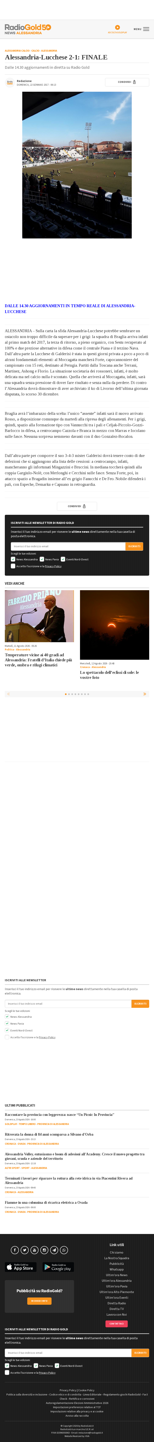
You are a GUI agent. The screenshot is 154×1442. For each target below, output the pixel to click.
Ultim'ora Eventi (116, 1297)
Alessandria (49, 51)
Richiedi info (39, 1301)
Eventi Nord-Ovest (77, 560)
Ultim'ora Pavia (116, 1286)
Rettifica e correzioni (81, 1399)
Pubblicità (116, 1264)
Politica (9, 649)
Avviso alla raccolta (77, 1416)
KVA (87, 1436)
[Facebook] (15, 1250)
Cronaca (85, 667)
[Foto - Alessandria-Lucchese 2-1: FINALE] (77, 165)
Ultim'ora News (117, 1275)
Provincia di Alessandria (53, 1124)
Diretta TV (116, 1309)
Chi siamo (116, 1252)
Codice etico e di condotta (65, 1395)
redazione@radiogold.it (90, 1433)
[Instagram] (44, 1250)
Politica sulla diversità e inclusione (26, 1395)
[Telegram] (54, 1250)
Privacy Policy (53, 566)
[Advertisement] (77, 270)
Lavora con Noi (116, 1314)
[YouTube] (34, 1250)
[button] (145, 694)
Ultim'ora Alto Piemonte (116, 1292)
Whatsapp (117, 1269)
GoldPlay (11, 1124)
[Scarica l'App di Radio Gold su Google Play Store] (58, 1267)
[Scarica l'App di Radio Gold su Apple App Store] (20, 1267)
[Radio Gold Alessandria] (28, 29)
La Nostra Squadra (116, 1258)
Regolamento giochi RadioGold (122, 1395)
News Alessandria (27, 560)
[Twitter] (25, 1250)
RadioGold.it (87, 1426)
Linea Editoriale (92, 1395)
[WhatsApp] (64, 1250)
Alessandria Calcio (17, 51)
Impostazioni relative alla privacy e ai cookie (77, 1412)
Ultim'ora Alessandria (117, 1281)
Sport (25, 1168)
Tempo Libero (27, 1124)
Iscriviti (134, 546)
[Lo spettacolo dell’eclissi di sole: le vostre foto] (114, 625)
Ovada (22, 1144)
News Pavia (52, 560)
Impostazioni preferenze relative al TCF (77, 1407)
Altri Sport (12, 1168)
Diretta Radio (116, 1303)
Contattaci (116, 1323)
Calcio (35, 51)
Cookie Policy (86, 1390)
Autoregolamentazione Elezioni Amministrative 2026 (77, 1403)
